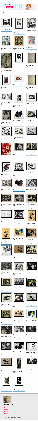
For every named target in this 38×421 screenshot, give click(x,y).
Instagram (6, 409)
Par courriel (7, 407)
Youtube (6, 411)
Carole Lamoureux (5, 1)
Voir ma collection (9, 7)
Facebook (6, 413)
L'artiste (29, 1)
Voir (6, 32)
